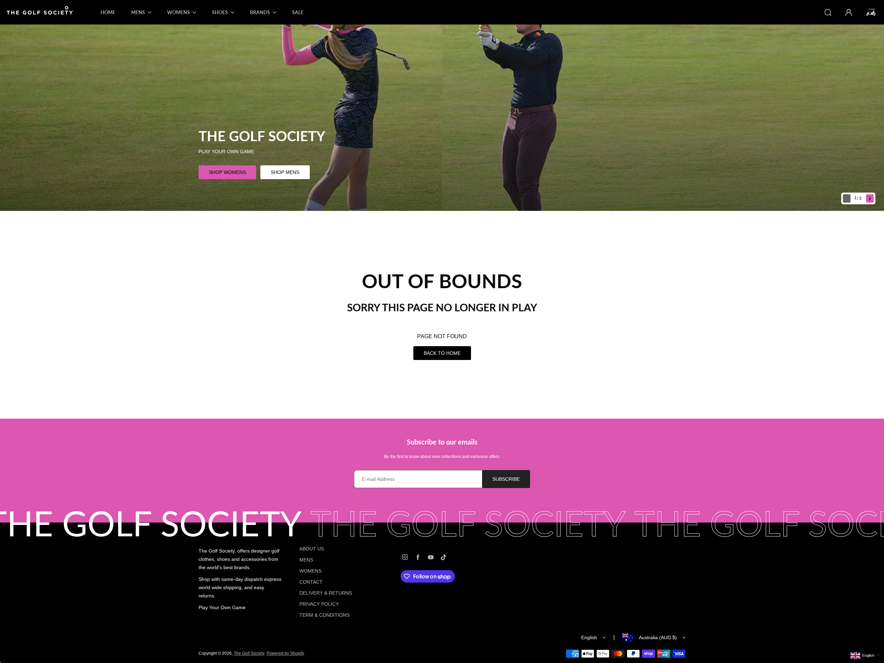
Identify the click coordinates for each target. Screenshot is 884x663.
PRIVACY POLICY (319, 604)
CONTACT (311, 582)
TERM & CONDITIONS (324, 615)
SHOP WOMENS (227, 172)
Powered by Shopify (285, 653)
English (589, 637)
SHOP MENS (285, 172)
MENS (306, 560)
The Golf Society (249, 653)
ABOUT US (311, 549)
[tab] (858, 198)
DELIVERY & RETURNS (325, 593)
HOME (107, 12)
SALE (298, 12)
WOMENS (310, 571)
